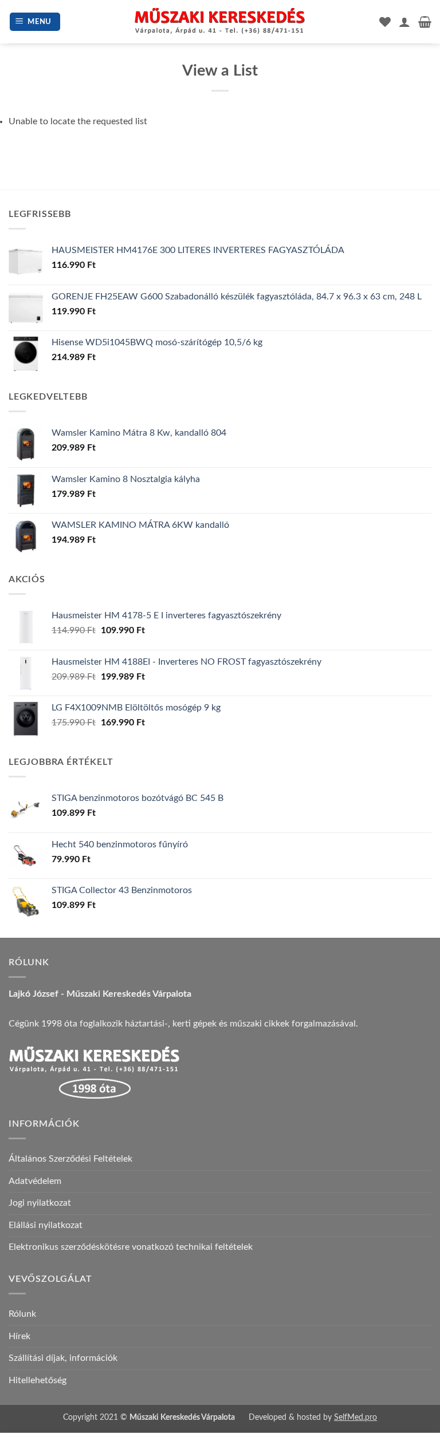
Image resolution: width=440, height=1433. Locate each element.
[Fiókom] (404, 21)
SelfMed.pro (355, 1417)
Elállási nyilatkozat (45, 1225)
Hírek (19, 1336)
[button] (35, 22)
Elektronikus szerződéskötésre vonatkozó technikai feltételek (131, 1247)
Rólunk (22, 1313)
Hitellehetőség (37, 1380)
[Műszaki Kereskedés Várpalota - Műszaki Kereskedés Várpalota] (220, 21)
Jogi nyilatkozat (40, 1202)
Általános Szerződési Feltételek (70, 1158)
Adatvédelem (35, 1181)
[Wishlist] (385, 21)
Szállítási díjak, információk (63, 1358)
